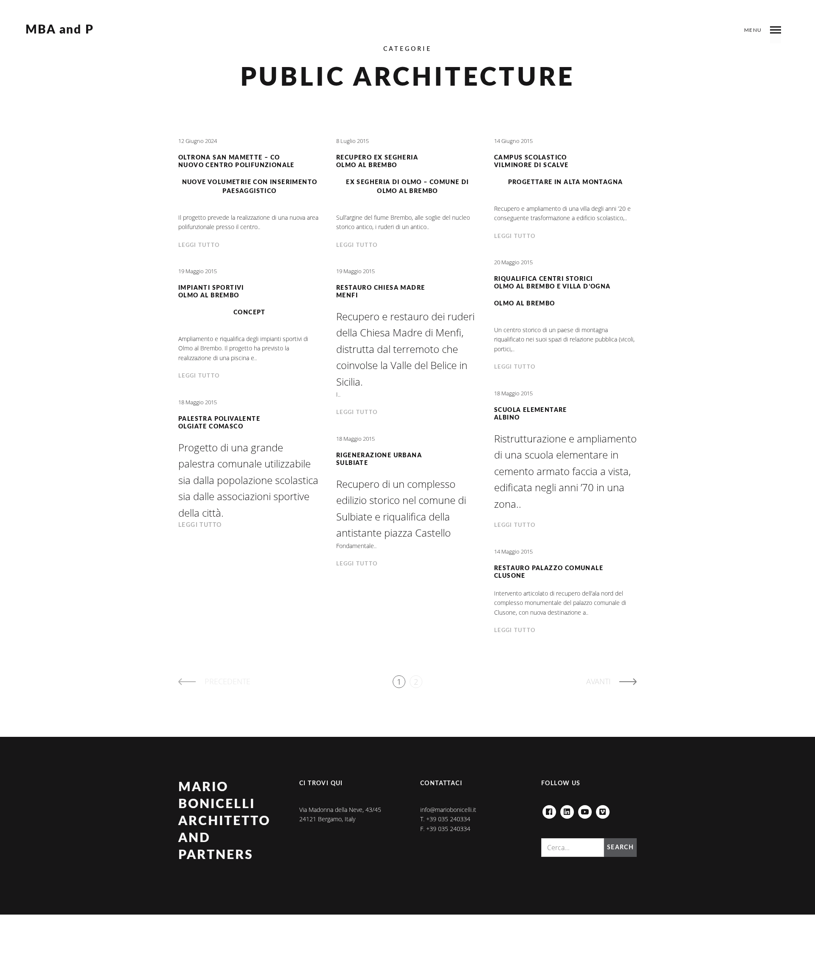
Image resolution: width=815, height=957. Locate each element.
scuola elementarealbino (530, 414)
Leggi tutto (199, 245)
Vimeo (603, 810)
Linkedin (567, 810)
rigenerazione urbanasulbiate (379, 460)
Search (620, 848)
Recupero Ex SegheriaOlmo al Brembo (377, 162)
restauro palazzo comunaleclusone (548, 572)
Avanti (598, 681)
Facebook (549, 810)
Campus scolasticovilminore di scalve (531, 162)
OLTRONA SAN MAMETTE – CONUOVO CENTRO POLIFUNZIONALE (236, 162)
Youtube (585, 810)
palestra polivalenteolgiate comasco (219, 423)
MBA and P (59, 30)
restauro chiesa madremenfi (380, 292)
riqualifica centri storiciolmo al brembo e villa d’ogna (552, 283)
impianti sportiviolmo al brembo (211, 292)
